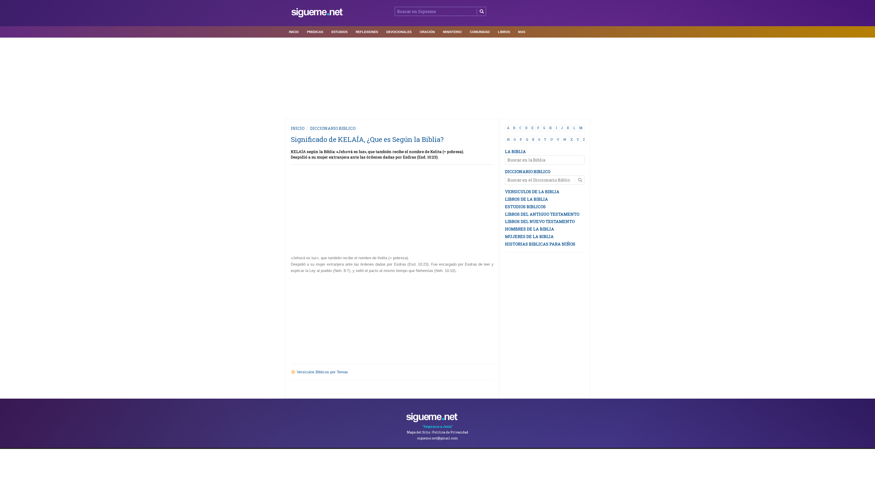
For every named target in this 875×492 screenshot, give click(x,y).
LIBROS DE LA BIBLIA (526, 199)
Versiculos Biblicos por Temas (322, 372)
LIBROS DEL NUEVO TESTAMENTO (540, 221)
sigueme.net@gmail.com (437, 438)
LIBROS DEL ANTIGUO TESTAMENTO (542, 214)
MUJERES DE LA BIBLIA (529, 236)
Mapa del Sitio (418, 432)
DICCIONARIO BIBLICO (527, 171)
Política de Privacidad (450, 432)
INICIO (297, 128)
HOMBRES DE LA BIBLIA (529, 229)
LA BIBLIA (515, 151)
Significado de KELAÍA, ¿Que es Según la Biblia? (367, 139)
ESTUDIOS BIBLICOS (525, 206)
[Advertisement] (437, 77)
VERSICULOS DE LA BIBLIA (532, 191)
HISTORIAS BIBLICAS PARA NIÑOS (540, 244)
